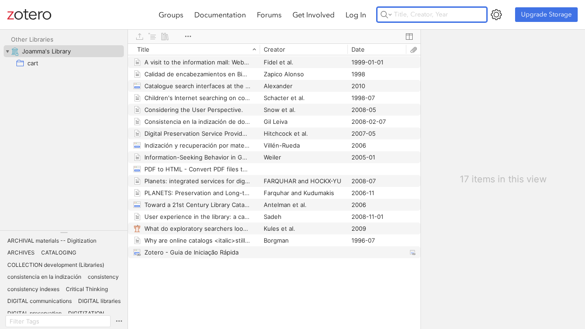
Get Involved (313, 14)
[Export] (139, 36)
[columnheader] (194, 49)
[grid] (274, 186)
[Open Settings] (496, 14)
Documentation (220, 14)
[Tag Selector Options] (119, 321)
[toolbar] (274, 36)
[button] (52, 241)
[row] (274, 49)
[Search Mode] (386, 15)
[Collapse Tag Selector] (64, 232)
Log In (356, 14)
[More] (188, 36)
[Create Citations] (152, 36)
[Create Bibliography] (165, 36)
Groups (171, 14)
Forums (269, 14)
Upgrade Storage (546, 14)
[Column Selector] (409, 36)
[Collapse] (7, 51)
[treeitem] (64, 51)
